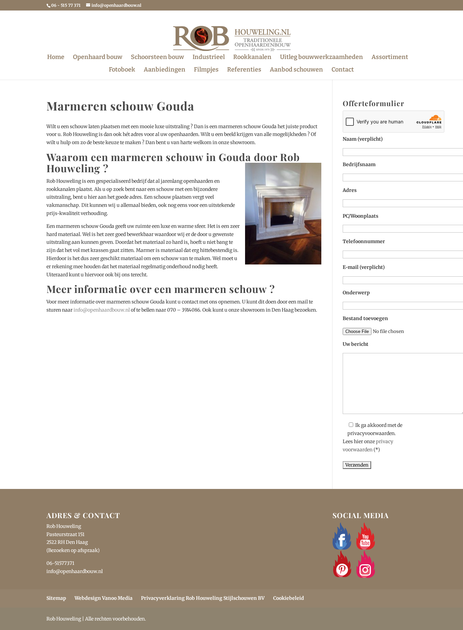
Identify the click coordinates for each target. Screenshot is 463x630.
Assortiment (389, 58)
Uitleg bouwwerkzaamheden (321, 58)
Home (55, 58)
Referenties (244, 70)
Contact (342, 70)
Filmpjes (206, 70)
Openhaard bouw (97, 58)
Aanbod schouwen (296, 70)
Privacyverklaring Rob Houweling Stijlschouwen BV (203, 598)
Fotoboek (122, 70)
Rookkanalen (252, 58)
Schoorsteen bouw (157, 58)
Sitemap (56, 598)
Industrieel (209, 58)
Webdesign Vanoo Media (104, 598)
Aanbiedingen (164, 70)
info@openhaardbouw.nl (102, 310)
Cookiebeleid (288, 598)
